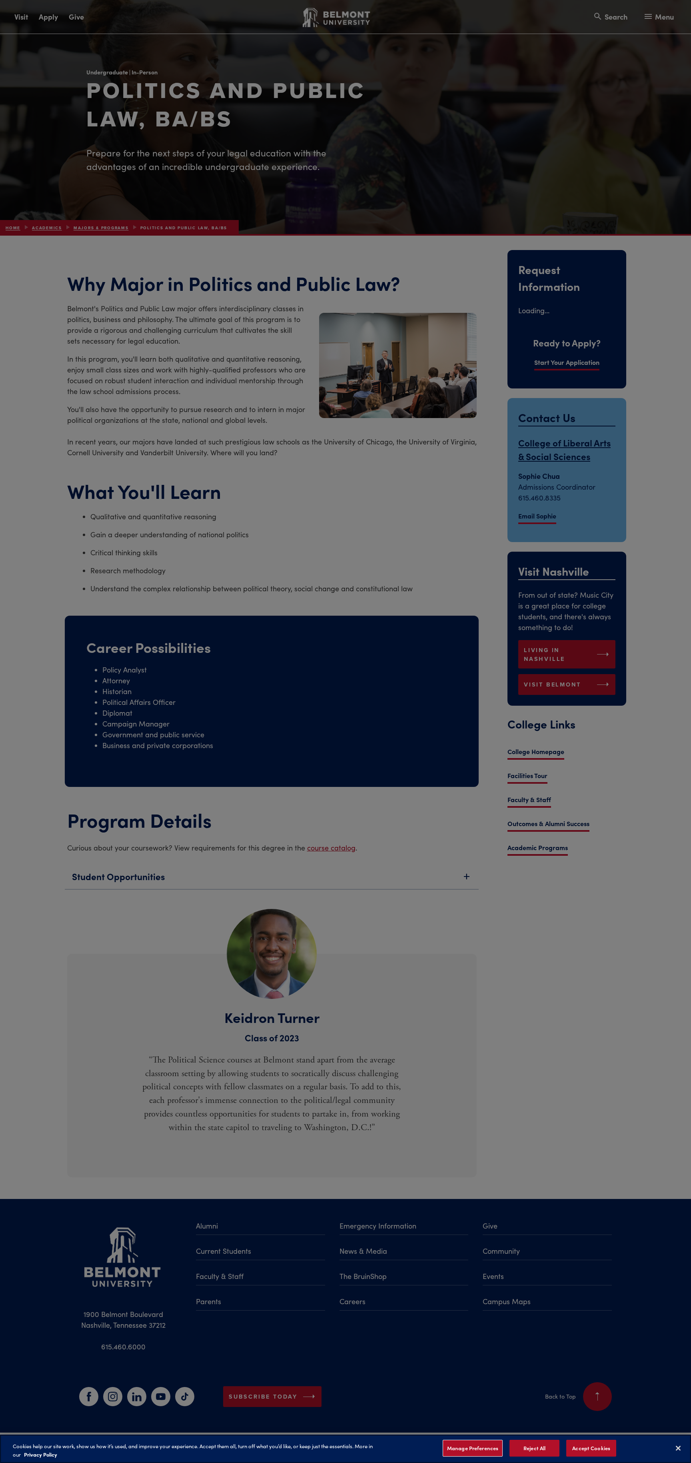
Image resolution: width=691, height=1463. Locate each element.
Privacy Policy (40, 1454)
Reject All (534, 1448)
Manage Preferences (472, 1448)
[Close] (678, 1448)
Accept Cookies (591, 1448)
